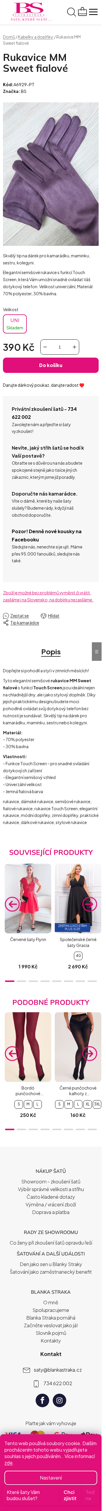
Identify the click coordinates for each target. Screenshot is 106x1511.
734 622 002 (58, 1383)
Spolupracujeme (50, 1310)
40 (78, 955)
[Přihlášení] (60, 13)
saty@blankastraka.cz (58, 1370)
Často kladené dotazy (50, 1197)
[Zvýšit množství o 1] (74, 347)
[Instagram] (59, 1400)
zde (8, 1463)
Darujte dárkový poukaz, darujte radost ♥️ (43, 385)
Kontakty (51, 1340)
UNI (14, 323)
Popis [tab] (51, 651)
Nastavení (51, 1478)
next (89, 904)
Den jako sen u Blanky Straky (51, 1264)
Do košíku (50, 365)
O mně (50, 1302)
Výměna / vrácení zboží (51, 1204)
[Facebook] (42, 1400)
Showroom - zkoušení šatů (50, 1181)
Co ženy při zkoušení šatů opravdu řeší (51, 1243)
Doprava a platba (50, 1212)
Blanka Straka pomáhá (50, 1318)
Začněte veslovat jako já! (51, 1325)
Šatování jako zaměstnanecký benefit (51, 1272)
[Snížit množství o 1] (45, 347)
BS (23, 91)
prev (12, 904)
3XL (97, 1104)
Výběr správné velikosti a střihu (51, 1189)
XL (88, 1104)
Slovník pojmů (51, 1333)
